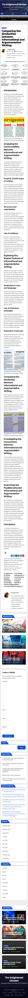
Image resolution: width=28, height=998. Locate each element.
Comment (5, 681)
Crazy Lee (16, 936)
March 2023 (5, 851)
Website (4, 727)
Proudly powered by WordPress (10, 989)
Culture (4, 871)
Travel (4, 897)
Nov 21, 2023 (8, 936)
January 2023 (5, 858)
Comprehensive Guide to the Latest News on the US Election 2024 (14, 919)
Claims (18, 53)
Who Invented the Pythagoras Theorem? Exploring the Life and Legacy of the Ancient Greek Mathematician (13, 813)
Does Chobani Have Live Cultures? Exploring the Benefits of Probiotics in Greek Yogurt (13, 806)
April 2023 (5, 847)
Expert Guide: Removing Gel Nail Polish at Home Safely (13, 934)
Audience (14, 53)
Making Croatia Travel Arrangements (11, 775)
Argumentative (19, 51)
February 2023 (6, 854)
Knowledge (5, 882)
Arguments (9, 53)
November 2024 (6, 825)
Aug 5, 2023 (7, 951)
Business (4, 868)
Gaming (4, 875)
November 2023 (6, 829)
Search (4, 742)
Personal (6, 624)
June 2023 (5, 840)
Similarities (9, 57)
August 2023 (5, 833)
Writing (13, 57)
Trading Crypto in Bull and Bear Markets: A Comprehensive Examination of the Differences (12, 770)
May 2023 (4, 844)
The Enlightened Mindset (14, 4)
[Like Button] (5, 553)
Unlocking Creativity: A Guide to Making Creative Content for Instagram (13, 628)
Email (4, 718)
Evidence (9, 55)
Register (21, 995)
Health (4, 879)
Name (4, 709)
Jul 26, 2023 (7, 966)
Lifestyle (4, 886)
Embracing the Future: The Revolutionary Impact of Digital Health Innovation (13, 644)
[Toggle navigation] (13, 14)
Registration (7, 568)
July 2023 (4, 836)
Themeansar (13, 990)
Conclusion (22, 53)
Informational (14, 55)
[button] (23, 13)
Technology (5, 893)
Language (19, 55)
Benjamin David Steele (8, 804)
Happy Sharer (11, 49)
